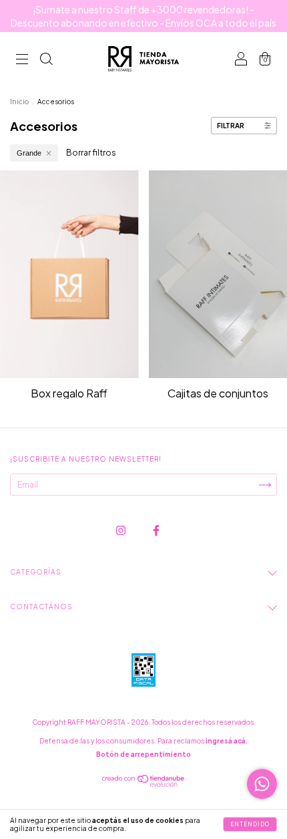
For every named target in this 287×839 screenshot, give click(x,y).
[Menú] (22, 60)
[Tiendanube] (144, 784)
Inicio (19, 102)
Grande (29, 153)
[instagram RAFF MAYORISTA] (121, 531)
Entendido (250, 824)
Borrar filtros (91, 153)
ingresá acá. (227, 741)
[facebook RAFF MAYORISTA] (156, 531)
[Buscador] (46, 60)
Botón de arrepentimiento (143, 754)
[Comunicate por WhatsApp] (262, 784)
